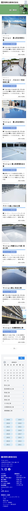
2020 (8, 430)
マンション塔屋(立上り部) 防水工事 (14, 247)
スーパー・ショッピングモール (11, 497)
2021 (19, 427)
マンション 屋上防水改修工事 (14, 39)
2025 (19, 420)
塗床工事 (7, 396)
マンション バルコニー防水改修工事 (14, 81)
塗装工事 (7, 400)
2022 (8, 427)
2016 (8, 437)
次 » (15, 348)
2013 (19, 441)
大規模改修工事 (20, 308)
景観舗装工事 (8, 411)
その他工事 (10, 308)
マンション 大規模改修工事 (13, 328)
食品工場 (5, 500)
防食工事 (7, 392)
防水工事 (22, 18)
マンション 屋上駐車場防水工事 (14, 165)
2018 (8, 434)
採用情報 (3, 485)
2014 (8, 441)
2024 (8, 423)
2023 (19, 423)
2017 (19, 434)
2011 (19, 445)
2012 (8, 445)
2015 (19, 437)
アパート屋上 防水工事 (11, 206)
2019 (19, 430)
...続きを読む (21, 54)
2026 (8, 420)
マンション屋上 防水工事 (12, 288)
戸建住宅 (5, 506)
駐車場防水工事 (20, 144)
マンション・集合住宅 (10, 44)
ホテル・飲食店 (7, 502)
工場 (4, 499)
